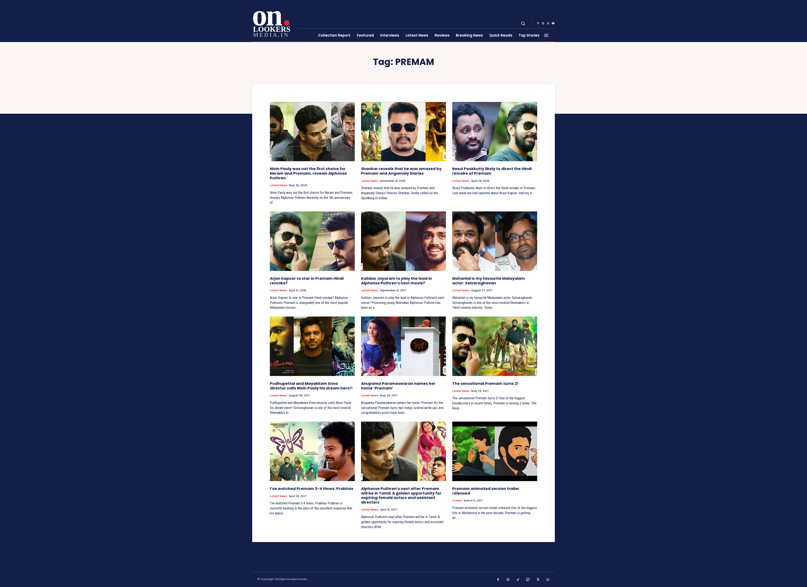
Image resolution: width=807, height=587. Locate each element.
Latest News (278, 185)
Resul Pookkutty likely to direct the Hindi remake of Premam (492, 171)
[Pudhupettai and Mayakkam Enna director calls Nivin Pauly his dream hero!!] (312, 346)
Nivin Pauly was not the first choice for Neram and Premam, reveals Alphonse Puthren (308, 173)
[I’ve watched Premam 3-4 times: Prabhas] (312, 451)
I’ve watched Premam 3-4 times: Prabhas (311, 488)
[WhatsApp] (548, 580)
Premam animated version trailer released (485, 491)
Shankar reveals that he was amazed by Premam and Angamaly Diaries (401, 171)
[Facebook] (538, 23)
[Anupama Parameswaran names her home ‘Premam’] (403, 346)
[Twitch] (528, 580)
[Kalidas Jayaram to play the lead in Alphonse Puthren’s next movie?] (403, 241)
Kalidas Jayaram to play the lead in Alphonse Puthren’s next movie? (396, 281)
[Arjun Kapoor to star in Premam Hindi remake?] (312, 241)
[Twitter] (548, 23)
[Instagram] (543, 23)
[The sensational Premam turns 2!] (494, 346)
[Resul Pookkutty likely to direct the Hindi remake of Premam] (494, 131)
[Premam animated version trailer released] (494, 451)
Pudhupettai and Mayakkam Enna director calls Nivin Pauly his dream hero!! (311, 386)
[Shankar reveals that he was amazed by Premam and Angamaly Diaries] (403, 131)
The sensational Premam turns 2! (485, 383)
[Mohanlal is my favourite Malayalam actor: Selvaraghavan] (494, 241)
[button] (523, 23)
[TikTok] (518, 580)
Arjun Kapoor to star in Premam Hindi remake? (307, 281)
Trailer (457, 500)
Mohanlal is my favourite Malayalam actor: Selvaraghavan (488, 281)
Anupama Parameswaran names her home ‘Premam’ (398, 386)
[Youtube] (553, 23)
